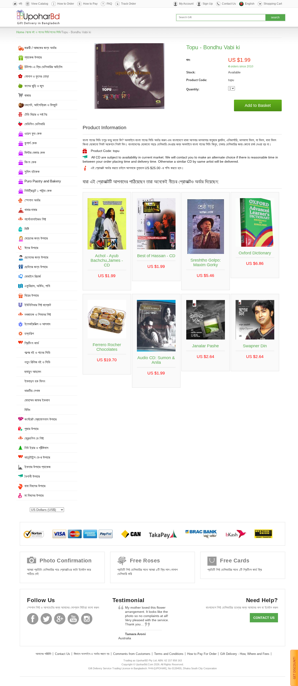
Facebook (32, 618)
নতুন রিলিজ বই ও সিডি (37, 362)
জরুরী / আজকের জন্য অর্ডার (40, 48)
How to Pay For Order (202, 654)
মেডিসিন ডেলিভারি (34, 124)
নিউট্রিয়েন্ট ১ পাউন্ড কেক (38, 191)
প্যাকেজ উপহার (33, 57)
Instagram (86, 618)
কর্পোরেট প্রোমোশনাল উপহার (40, 419)
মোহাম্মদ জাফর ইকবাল (37, 400)
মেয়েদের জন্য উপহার (36, 238)
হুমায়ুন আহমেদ (32, 372)
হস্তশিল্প (29, 333)
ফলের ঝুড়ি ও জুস (34, 86)
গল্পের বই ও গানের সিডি (37, 32)
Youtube (73, 618)
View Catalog (39, 3)
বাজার (27, 95)
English (249, 3)
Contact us (263, 618)
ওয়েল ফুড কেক (33, 133)
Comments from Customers (131, 654)
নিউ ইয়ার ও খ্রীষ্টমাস (36, 448)
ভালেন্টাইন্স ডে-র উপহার (37, 457)
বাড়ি (20, 3)
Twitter (46, 618)
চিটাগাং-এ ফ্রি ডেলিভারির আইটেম (43, 67)
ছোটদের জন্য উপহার (35, 267)
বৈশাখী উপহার (32, 476)
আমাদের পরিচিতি (43, 654)
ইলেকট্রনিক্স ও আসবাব (37, 324)
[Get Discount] (294, 668)
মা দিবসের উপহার (34, 495)
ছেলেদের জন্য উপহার (36, 257)
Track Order (128, 3)
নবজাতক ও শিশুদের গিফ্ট (37, 314)
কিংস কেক (30, 162)
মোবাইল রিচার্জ (32, 276)
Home (20, 32)
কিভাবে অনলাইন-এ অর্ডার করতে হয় (91, 654)
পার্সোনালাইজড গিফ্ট (35, 219)
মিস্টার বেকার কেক (34, 152)
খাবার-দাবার (30, 210)
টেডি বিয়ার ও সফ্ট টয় (35, 114)
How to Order (65, 3)
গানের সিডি (55, 32)
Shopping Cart (273, 3)
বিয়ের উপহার (31, 295)
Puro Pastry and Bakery (42, 181)
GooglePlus (59, 618)
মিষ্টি (26, 229)
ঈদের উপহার (31, 248)
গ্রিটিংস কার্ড (31, 343)
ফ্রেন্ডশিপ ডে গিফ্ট (34, 438)
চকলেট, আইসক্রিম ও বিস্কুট (40, 105)
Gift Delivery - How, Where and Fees (244, 654)
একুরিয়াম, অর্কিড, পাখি (37, 286)
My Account (186, 3)
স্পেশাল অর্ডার (32, 200)
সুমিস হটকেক (32, 172)
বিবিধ (27, 410)
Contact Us (229, 3)
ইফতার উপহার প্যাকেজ (37, 467)
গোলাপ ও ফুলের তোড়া (36, 76)
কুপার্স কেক (30, 143)
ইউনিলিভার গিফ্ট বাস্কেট (37, 305)
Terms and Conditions (168, 654)
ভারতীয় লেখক (32, 391)
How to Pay (90, 3)
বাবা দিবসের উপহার (34, 486)
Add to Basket (258, 105)
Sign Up (208, 3)
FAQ (109, 3)
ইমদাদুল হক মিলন (34, 381)
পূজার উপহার (31, 429)
